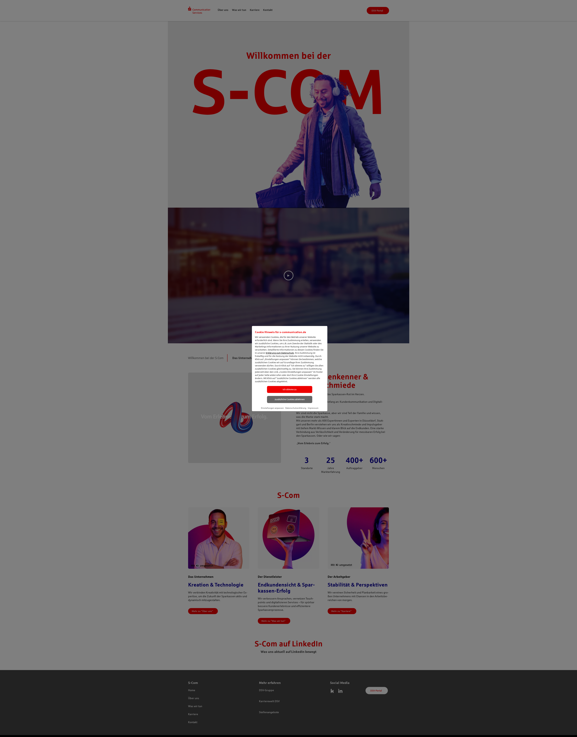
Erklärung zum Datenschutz (280, 353)
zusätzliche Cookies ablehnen (290, 399)
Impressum (313, 408)
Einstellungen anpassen (272, 408)
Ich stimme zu (290, 389)
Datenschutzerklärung (295, 408)
